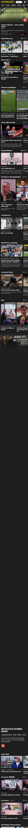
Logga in (19, 2)
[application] (14, 15)
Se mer (22, 34)
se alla (25, 38)
